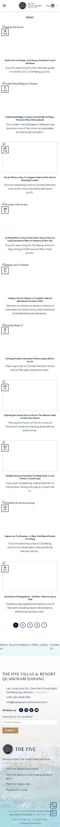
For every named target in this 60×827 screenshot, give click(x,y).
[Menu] (4, 5)
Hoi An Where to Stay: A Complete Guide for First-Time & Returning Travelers (30, 178)
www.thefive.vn (11, 763)
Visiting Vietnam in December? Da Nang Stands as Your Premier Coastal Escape (30, 477)
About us (3, 646)
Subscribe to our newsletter (17, 716)
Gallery (44, 644)
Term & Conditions (21, 819)
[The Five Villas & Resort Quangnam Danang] (30, 5)
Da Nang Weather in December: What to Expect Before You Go (30, 360)
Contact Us (54, 646)
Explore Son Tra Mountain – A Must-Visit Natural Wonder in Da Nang (30, 537)
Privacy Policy (40, 819)
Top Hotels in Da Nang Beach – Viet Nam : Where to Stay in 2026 (30, 598)
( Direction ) (41, 692)
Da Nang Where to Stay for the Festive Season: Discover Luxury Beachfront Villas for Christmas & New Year (30, 239)
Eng (48, 5)
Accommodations (19, 644)
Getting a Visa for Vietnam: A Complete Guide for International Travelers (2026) (30, 299)
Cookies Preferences (30, 823)
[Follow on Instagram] (26, 710)
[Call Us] (53, 805)
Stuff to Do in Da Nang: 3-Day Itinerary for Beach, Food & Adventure (30, 61)
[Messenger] (53, 813)
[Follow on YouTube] (37, 710)
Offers (35, 644)
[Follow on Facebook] (21, 710)
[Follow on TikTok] (31, 710)
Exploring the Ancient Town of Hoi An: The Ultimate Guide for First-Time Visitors (30, 416)
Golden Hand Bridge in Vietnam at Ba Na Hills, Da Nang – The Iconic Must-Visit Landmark (30, 118)
